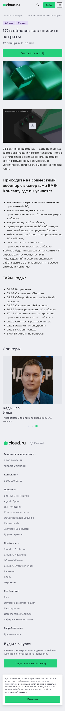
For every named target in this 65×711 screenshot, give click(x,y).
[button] (38, 5)
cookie (27, 681)
